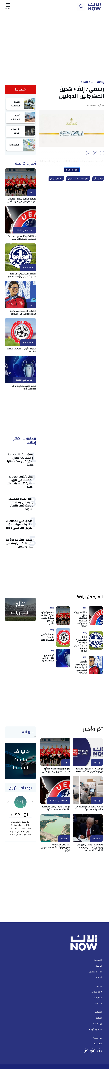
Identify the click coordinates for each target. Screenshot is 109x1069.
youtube (92, 1051)
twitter (86, 1051)
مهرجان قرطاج (56, 178)
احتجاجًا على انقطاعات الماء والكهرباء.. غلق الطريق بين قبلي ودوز (20, 524)
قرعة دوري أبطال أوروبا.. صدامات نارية (24, 387)
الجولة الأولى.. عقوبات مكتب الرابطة (21, 350)
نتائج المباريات (20, 608)
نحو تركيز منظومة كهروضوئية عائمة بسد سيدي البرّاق (56, 847)
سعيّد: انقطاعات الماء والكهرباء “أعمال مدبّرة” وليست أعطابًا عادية (20, 459)
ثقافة (99, 977)
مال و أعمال (95, 972)
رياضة (100, 82)
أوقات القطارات (15, 117)
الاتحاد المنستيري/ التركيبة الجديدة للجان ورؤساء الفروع (22, 275)
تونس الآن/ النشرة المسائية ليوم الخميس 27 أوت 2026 (89, 770)
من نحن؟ (97, 1038)
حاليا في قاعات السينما (20, 759)
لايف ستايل (96, 992)
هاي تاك (98, 997)
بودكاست (97, 1023)
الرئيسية (98, 960)
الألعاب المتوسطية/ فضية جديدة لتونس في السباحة (23, 312)
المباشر (98, 1012)
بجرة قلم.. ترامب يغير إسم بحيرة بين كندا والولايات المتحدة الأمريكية (90, 847)
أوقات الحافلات (15, 104)
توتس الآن (98, 178)
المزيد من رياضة (89, 597)
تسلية (99, 1018)
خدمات (98, 1003)
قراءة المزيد (71, 170)
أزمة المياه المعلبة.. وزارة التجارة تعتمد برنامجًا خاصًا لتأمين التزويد (21, 504)
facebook (99, 1051)
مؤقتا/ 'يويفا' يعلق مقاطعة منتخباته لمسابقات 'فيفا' (22, 237)
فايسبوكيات (95, 1029)
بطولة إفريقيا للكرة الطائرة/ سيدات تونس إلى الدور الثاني (22, 200)
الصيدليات (14, 145)
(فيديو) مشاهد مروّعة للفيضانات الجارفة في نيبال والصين (19, 543)
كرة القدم (87, 82)
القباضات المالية (15, 131)
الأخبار (99, 966)
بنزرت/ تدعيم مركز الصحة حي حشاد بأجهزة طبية (89, 808)
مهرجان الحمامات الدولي (78, 178)
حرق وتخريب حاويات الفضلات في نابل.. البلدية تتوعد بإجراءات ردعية (20, 481)
